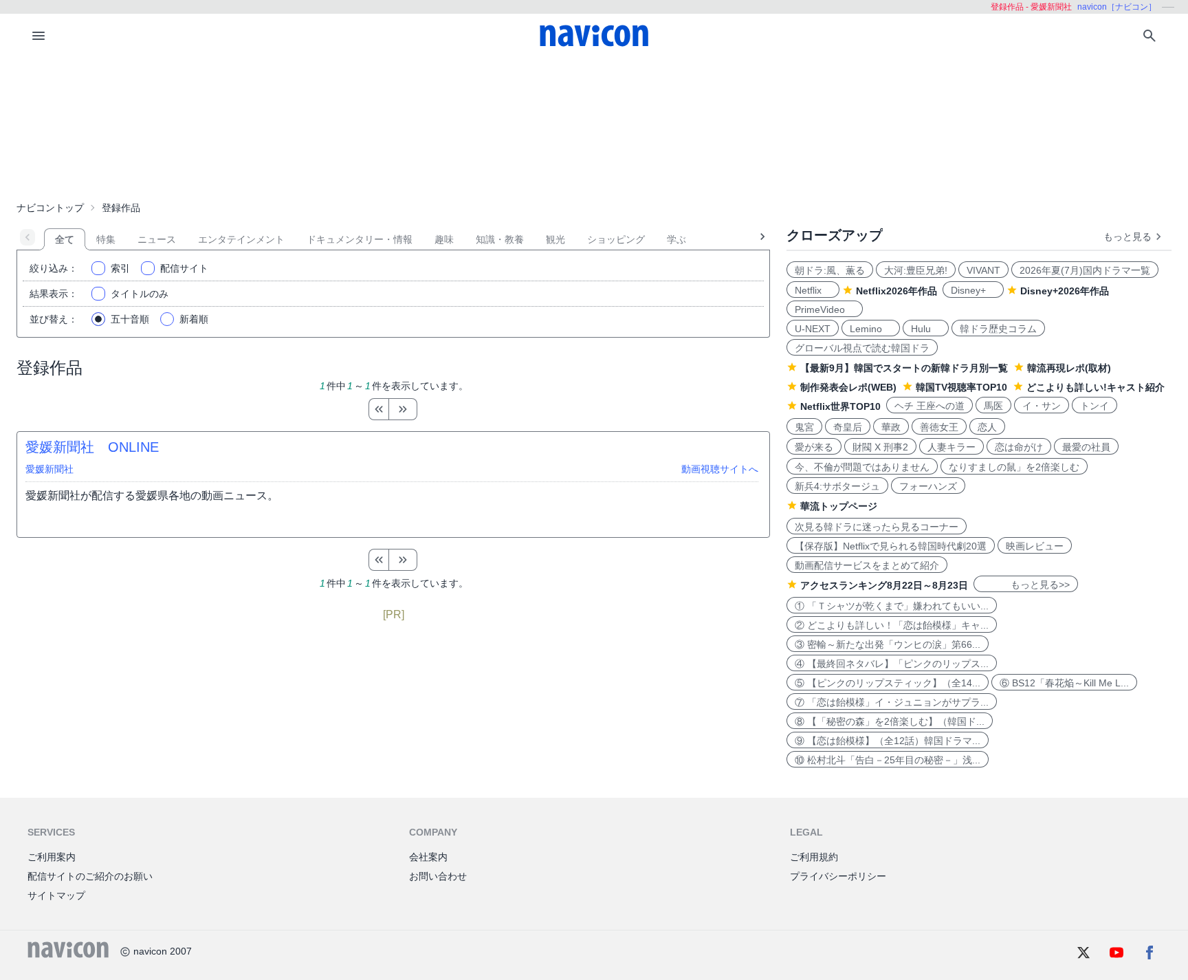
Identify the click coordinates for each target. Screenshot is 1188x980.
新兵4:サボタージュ (837, 486)
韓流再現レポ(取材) (1069, 367)
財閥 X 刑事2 (880, 447)
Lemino (871, 328)
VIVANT (983, 270)
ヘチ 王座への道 (929, 405)
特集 (106, 239)
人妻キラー (951, 447)
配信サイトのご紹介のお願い (90, 876)
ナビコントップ (50, 207)
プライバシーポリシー (838, 876)
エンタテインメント (241, 239)
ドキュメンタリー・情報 (359, 239)
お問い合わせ (438, 876)
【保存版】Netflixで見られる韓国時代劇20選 (891, 546)
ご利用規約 (814, 856)
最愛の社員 (1086, 447)
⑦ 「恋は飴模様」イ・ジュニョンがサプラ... (892, 702)
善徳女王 (939, 427)
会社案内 (428, 856)
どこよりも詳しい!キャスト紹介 (1095, 387)
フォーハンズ (928, 486)
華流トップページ (838, 506)
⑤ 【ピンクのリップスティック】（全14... (887, 682)
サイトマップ (56, 895)
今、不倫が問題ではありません (862, 466)
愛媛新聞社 (49, 469)
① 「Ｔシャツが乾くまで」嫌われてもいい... (892, 605)
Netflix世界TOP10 (840, 406)
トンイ (1094, 405)
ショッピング (616, 239)
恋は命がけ (1019, 447)
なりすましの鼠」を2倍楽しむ (1014, 466)
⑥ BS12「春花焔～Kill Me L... (1064, 682)
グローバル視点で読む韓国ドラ (862, 347)
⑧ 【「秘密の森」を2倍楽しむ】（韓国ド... (889, 721)
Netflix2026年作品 (896, 290)
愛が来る (814, 447)
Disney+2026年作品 (1064, 290)
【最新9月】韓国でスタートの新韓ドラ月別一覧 (904, 367)
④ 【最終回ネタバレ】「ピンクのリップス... (892, 663)
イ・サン (1041, 405)
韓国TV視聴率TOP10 (961, 387)
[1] (378, 409)
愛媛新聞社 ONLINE (92, 447)
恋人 (987, 427)
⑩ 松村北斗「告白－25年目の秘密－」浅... (887, 759)
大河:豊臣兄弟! (915, 270)
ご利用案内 (52, 856)
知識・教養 (500, 239)
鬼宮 (804, 427)
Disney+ (973, 290)
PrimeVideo (825, 309)
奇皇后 (847, 427)
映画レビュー (1035, 546)
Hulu (925, 328)
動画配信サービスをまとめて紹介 (867, 565)
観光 (555, 239)
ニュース (157, 239)
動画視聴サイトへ (719, 469)
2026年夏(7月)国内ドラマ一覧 (1085, 270)
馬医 (993, 405)
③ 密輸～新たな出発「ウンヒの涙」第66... (887, 644)
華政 (891, 427)
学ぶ (676, 239)
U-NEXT (812, 328)
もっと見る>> (1026, 584)
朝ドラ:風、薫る (830, 270)
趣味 (444, 239)
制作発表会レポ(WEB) (848, 387)
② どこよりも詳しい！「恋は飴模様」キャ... (892, 625)
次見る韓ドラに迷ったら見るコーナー (876, 526)
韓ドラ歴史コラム (998, 328)
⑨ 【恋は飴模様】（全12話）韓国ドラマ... (887, 740)
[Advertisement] (594, 126)
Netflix (813, 290)
